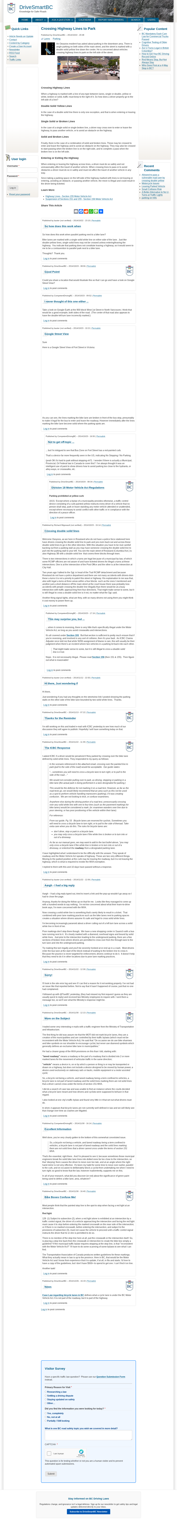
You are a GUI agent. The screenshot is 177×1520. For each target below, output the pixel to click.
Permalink (96, 220)
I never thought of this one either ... (66, 301)
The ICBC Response (57, 747)
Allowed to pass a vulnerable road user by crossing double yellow (153, 178)
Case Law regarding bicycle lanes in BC (63, 1295)
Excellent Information (58, 1129)
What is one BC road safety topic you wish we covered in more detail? (81, 1428)
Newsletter (14, 50)
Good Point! (52, 271)
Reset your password (19, 194)
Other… (51, 1403)
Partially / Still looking (58, 1421)
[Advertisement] (22, 109)
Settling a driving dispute (60, 1396)
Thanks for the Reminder (60, 718)
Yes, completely (55, 1413)
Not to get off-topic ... (61, 442)
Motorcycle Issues (150, 183)
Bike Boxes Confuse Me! (60, 1197)
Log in (46, 258)
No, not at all (53, 1417)
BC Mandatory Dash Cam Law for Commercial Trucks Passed (155, 37)
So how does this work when (63, 226)
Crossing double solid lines (62, 531)
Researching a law (56, 1392)
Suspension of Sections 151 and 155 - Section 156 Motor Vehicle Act (79, 199)
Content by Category (19, 43)
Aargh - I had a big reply (60, 885)
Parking (56, 39)
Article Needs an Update (21, 36)
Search (12, 56)
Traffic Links (15, 59)
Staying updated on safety (61, 1399)
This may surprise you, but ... (66, 619)
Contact (13, 40)
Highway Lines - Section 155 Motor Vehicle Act (68, 196)
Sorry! (48, 975)
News (48, 1286)
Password (12, 176)
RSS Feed (14, 53)
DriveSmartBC (36, 7)
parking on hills (149, 198)
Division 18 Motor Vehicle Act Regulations (77, 487)
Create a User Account (20, 46)
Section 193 (73, 635)
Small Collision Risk (152, 189)
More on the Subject (57, 1018)
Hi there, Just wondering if (61, 683)
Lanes (47, 39)
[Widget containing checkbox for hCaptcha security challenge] (66, 1453)
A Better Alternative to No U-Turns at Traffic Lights (155, 193)
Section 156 (98, 657)
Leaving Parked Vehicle (153, 186)
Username (12, 166)
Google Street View (57, 333)
